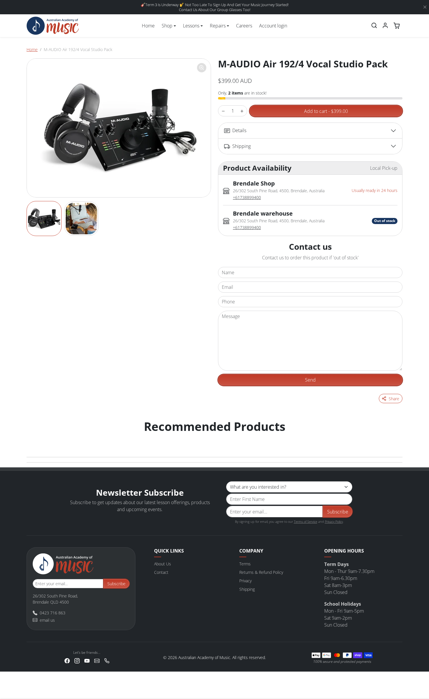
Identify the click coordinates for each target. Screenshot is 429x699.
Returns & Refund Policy (261, 572)
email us (47, 620)
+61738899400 (247, 197)
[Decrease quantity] (223, 111)
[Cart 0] (396, 25)
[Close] (425, 7)
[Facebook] (67, 660)
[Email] (97, 660)
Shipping (247, 589)
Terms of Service (305, 521)
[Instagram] (77, 660)
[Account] (385, 25)
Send (310, 380)
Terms (245, 564)
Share (394, 398)
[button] (374, 25)
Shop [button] (167, 25)
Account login (273, 25)
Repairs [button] (218, 25)
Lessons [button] (191, 25)
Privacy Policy (334, 521)
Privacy (245, 580)
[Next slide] (396, 438)
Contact (161, 572)
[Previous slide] (33, 438)
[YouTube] (87, 660)
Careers (244, 25)
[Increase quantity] (242, 111)
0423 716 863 (52, 613)
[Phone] (107, 660)
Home (148, 25)
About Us (162, 564)
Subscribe (337, 511)
